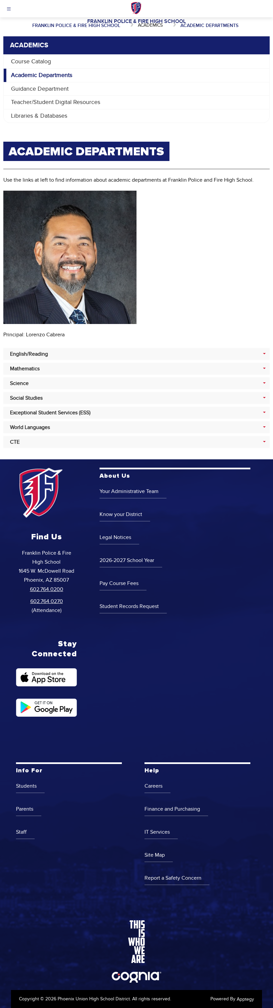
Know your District (121, 514)
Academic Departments (209, 25)
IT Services (157, 832)
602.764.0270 (46, 601)
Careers (153, 786)
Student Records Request (129, 606)
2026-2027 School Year (127, 560)
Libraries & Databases (39, 115)
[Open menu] (9, 9)
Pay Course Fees (119, 583)
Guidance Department (40, 88)
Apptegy (245, 999)
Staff (21, 832)
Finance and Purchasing (172, 809)
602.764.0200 (46, 589)
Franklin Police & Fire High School (76, 25)
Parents (24, 809)
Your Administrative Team (129, 491)
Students (26, 786)
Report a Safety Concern (172, 878)
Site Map (154, 855)
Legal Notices (115, 537)
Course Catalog (31, 61)
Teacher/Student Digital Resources (55, 102)
